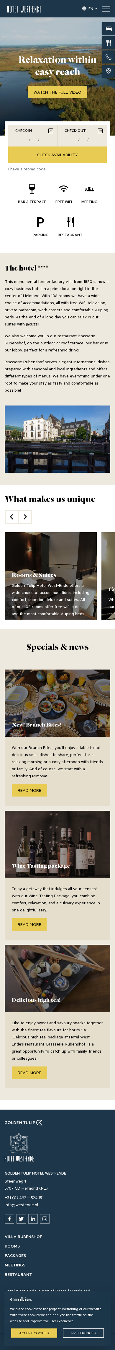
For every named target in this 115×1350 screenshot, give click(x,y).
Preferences (83, 1333)
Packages (15, 1255)
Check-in (23, 130)
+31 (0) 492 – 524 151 (24, 1197)
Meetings (15, 1265)
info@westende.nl (21, 1204)
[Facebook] (9, 1219)
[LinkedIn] (33, 1219)
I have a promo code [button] (27, 169)
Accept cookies (34, 1333)
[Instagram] (45, 1219)
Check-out (75, 130)
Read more (29, 790)
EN (90, 8)
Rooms (12, 1246)
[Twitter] (21, 1219)
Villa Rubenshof (23, 1236)
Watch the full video (57, 92)
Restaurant (18, 1274)
